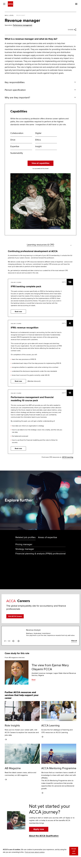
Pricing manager (23, 544)
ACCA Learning (67, 457)
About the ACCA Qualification (44, 836)
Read (33, 680)
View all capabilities (40, 163)
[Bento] (4, 3)
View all (74, 641)
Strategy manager (24, 549)
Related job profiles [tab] (25, 537)
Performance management (22, 25)
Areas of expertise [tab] (47, 537)
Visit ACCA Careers (15, 616)
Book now (18, 311)
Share (70, 30)
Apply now (38, 829)
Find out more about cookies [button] (35, 852)
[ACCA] (10, 4)
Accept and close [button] (73, 851)
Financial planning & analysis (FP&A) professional (40, 553)
